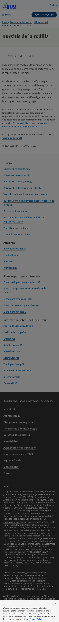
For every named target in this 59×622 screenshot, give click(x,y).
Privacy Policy (36, 619)
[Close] (55, 604)
